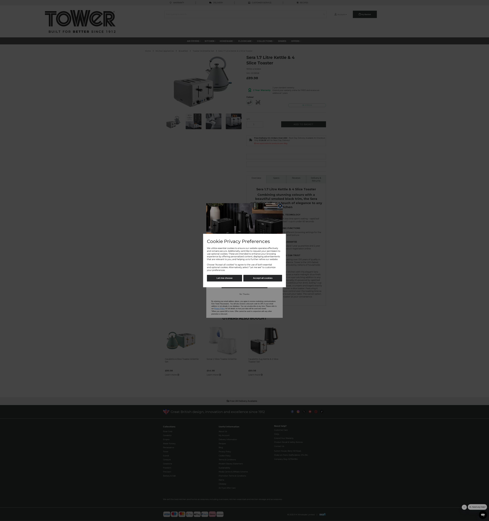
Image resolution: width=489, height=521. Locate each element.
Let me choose (225, 278)
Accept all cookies (263, 278)
